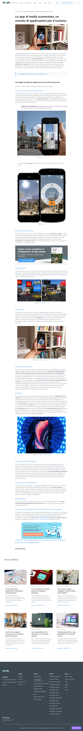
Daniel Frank (41, 359)
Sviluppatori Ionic (53, 700)
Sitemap (20, 684)
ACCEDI (57, 2)
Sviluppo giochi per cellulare (41, 683)
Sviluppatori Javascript (55, 681)
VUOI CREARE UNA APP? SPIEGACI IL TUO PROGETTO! (32, 74)
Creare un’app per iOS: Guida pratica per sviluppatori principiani (40, 591)
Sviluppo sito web (38, 686)
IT (13, 720)
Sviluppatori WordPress (55, 708)
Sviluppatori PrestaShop (55, 711)
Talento (35, 2)
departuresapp (43, 157)
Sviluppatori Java (53, 679)
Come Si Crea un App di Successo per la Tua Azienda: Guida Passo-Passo (14, 634)
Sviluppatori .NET (53, 689)
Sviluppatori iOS (53, 705)
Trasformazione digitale (40, 691)
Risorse (49, 2)
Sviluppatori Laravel (54, 684)
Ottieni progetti (38, 699)
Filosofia (20, 679)
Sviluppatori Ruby (54, 695)
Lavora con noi (22, 681)
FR (8, 720)
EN (5, 720)
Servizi (21, 2)
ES (78, 2)
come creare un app (41, 519)
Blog (45, 2)
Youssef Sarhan (41, 454)
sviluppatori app (44, 517)
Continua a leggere (10, 605)
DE (11, 720)
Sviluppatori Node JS (54, 687)
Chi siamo (20, 676)
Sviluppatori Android (54, 703)
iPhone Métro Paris (44, 302)
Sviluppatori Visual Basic (55, 697)
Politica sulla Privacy (53, 728)
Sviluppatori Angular (54, 676)
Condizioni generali (43, 728)
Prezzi (66, 689)
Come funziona (15, 2)
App (20, 11)
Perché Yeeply (28, 2)
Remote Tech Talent (39, 696)
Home (16, 11)
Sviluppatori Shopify (54, 714)
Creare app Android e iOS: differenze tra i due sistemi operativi (39, 634)
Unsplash (48, 359)
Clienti (40, 2)
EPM (35, 694)
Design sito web (38, 688)
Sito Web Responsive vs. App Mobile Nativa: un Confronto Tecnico (66, 634)
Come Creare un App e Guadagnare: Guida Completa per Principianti (67, 591)
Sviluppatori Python (54, 692)
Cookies (61, 728)
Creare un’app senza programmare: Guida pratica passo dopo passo (14, 591)
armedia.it (43, 224)
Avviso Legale (35, 728)
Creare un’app (68, 676)
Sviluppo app (37, 676)
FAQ (66, 681)
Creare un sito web (70, 679)
